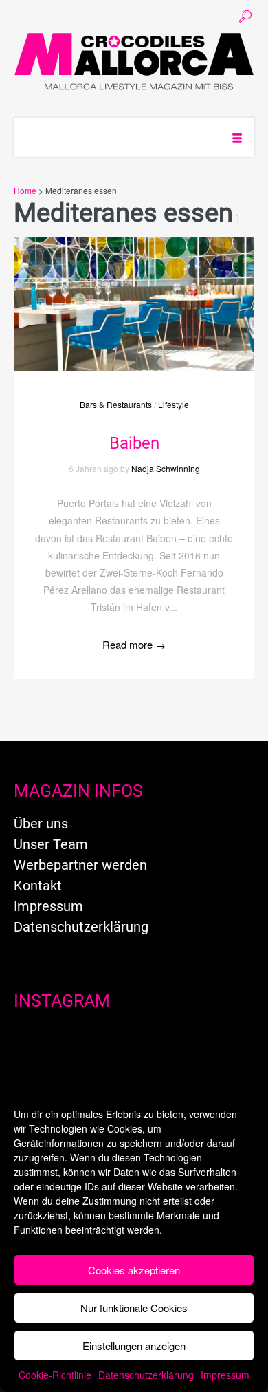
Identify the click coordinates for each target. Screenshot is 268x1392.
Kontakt (38, 885)
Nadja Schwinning (165, 468)
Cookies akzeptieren (134, 1270)
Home (25, 190)
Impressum (225, 1375)
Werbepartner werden (80, 865)
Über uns (41, 823)
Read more (134, 644)
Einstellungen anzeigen (134, 1345)
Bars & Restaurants (116, 404)
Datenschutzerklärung (146, 1375)
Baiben (134, 443)
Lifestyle (173, 404)
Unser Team (51, 844)
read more (134, 290)
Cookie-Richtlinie (55, 1375)
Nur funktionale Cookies (134, 1307)
